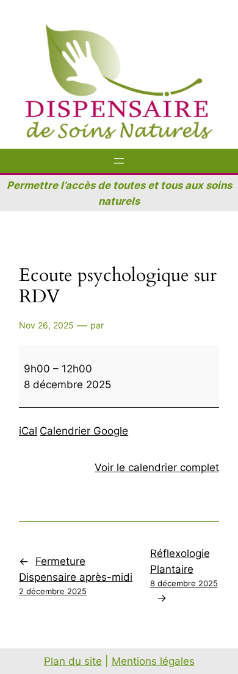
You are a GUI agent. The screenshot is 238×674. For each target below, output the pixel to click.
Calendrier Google (84, 431)
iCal (28, 431)
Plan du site (73, 661)
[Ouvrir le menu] (119, 161)
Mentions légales (153, 661)
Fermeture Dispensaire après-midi (75, 575)
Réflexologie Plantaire (184, 567)
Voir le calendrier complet (157, 467)
